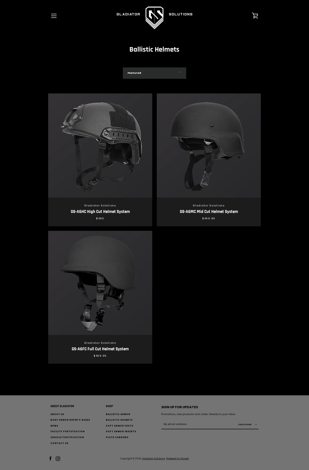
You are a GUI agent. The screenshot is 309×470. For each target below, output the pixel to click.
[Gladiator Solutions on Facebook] (50, 458)
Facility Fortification (67, 431)
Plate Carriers (117, 437)
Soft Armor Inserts (121, 431)
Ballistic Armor (118, 414)
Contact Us (59, 443)
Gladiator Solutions (153, 458)
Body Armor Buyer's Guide (70, 419)
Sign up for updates (179, 407)
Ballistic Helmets (119, 419)
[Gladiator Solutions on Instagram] (58, 458)
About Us (57, 414)
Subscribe (245, 424)
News (54, 425)
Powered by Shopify (177, 458)
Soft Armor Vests (119, 425)
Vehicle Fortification (67, 437)
